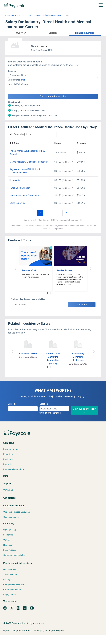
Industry (22, 15)
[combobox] (53, 75)
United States (10, 15)
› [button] (91, 268)
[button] (21, 32)
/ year (42, 46)
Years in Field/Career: (18, 84)
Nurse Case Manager (20, 188)
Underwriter (15, 180)
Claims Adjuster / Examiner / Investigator (29, 161)
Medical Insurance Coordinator (24, 195)
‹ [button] (15, 268)
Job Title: (12, 404)
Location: (12, 71)
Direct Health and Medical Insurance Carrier (45, 15)
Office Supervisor (18, 203)
